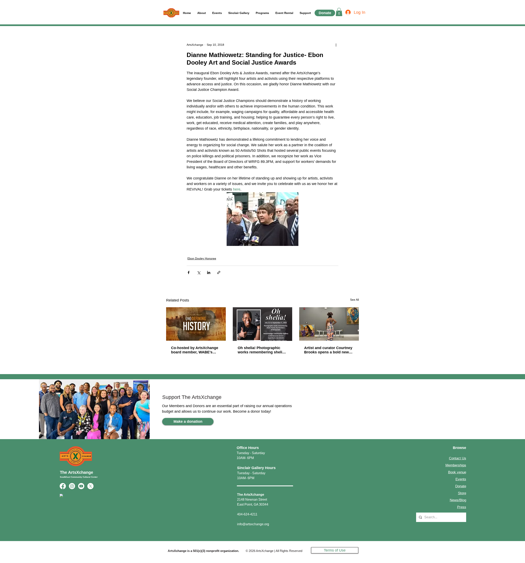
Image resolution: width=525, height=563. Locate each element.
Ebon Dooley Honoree (201, 258)
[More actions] (335, 44)
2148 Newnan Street (252, 499)
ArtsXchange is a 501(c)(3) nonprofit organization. (203, 551)
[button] (305, 13)
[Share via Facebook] (189, 272)
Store (462, 493)
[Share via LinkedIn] (209, 272)
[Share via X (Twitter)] (199, 272)
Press (461, 507)
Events (460, 479)
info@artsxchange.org (253, 524)
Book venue (457, 472)
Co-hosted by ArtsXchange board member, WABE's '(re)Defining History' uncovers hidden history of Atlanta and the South (194, 350)
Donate (460, 486)
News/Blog (458, 500)
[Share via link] (219, 272)
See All (354, 299)
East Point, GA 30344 (252, 504)
